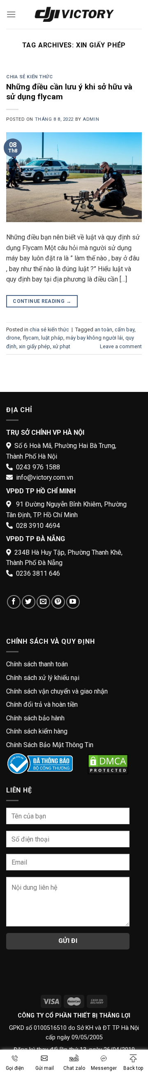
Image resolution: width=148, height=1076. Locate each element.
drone (13, 338)
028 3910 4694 (38, 526)
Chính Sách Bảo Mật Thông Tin (49, 745)
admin (91, 119)
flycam (31, 338)
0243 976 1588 (38, 467)
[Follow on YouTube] (73, 602)
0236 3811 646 (38, 573)
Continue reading (42, 301)
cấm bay (124, 329)
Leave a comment (121, 346)
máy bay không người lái (94, 338)
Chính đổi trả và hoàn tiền (42, 704)
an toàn (103, 329)
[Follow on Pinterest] (58, 602)
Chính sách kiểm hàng (36, 731)
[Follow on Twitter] (28, 602)
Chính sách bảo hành (35, 718)
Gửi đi (68, 941)
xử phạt (61, 346)
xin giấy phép (34, 346)
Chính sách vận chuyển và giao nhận (57, 691)
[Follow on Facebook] (14, 602)
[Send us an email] (43, 602)
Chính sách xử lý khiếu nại (42, 678)
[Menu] (11, 14)
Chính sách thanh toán (37, 664)
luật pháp (52, 338)
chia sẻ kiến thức (29, 77)
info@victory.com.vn (44, 477)
